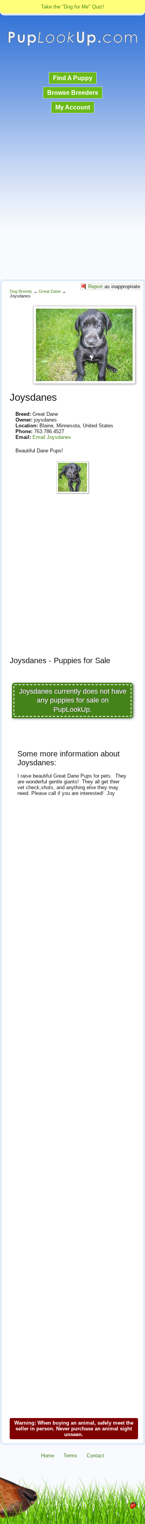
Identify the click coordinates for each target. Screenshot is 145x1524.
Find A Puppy (72, 78)
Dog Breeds (21, 291)
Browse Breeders (72, 92)
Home (47, 1455)
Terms (70, 1455)
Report (95, 286)
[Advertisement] (72, 197)
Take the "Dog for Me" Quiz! (72, 7)
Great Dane (50, 291)
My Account (72, 107)
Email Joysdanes (51, 437)
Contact (95, 1455)
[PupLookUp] (72, 45)
